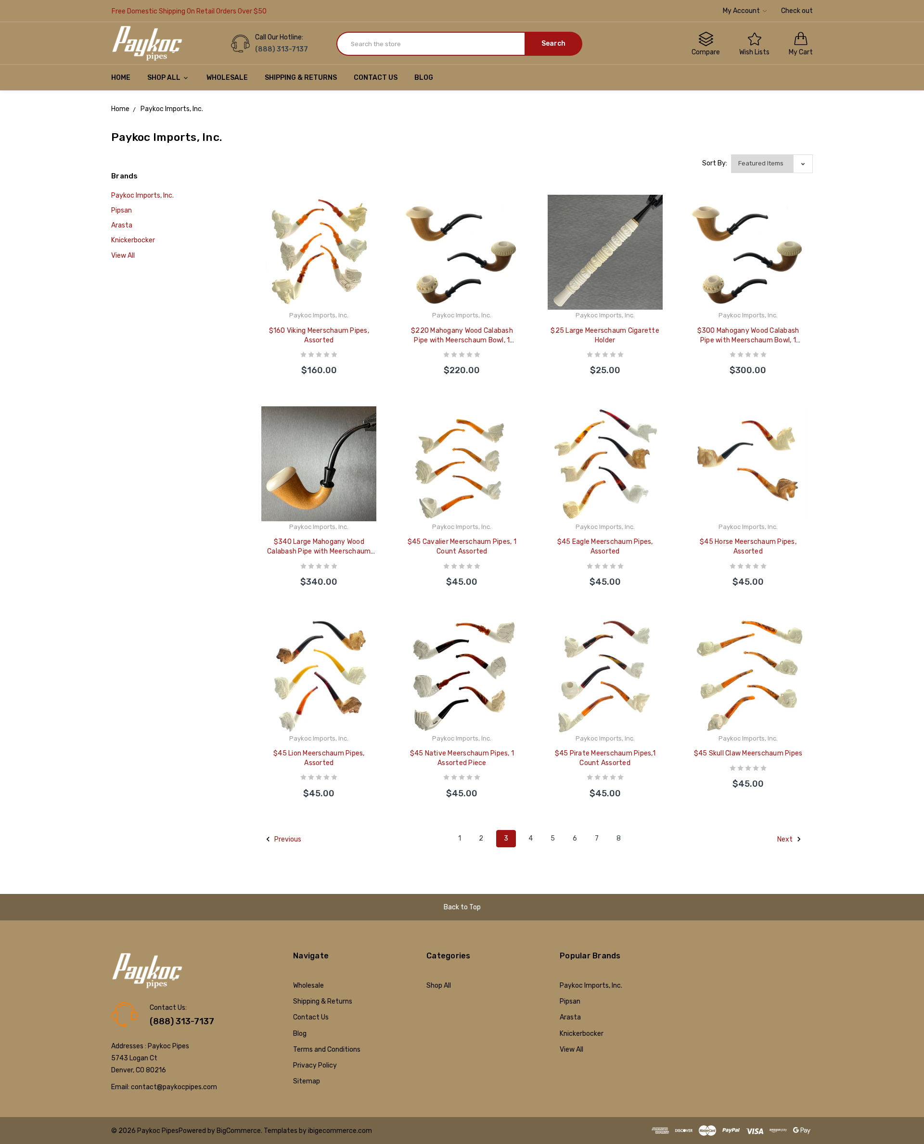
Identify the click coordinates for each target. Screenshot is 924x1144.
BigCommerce (239, 1131)
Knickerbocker (133, 240)
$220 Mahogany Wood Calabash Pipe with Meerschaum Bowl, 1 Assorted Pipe (462, 340)
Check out (797, 11)
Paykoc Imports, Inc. (142, 195)
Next (785, 839)
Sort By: (714, 163)
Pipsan (121, 210)
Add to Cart (319, 361)
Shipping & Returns (301, 78)
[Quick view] (376, 228)
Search (553, 43)
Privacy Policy (315, 1065)
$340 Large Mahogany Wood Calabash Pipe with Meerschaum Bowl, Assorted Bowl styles (319, 551)
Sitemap (306, 1081)
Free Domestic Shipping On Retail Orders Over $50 (189, 11)
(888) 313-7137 (182, 1021)
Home (120, 78)
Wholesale (227, 78)
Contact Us (376, 78)
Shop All (164, 78)
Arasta (121, 225)
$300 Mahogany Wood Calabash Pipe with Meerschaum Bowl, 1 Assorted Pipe (748, 340)
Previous (287, 839)
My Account (742, 11)
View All (123, 255)
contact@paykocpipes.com (174, 1087)
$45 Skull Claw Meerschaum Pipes (748, 753)
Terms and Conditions (326, 1049)
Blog (423, 78)
